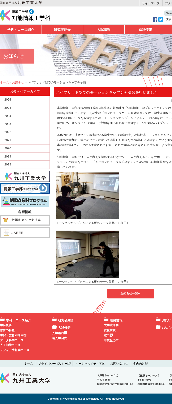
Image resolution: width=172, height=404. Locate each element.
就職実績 (110, 330)
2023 (7, 123)
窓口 (107, 335)
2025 (7, 107)
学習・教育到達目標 (13, 335)
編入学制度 (59, 338)
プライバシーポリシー (53, 363)
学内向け (139, 363)
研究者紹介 (62, 29)
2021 (7, 140)
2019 (7, 156)
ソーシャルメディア (89, 363)
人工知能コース (10, 345)
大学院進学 (111, 325)
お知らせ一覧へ (130, 293)
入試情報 (104, 29)
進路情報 (145, 29)
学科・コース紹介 (20, 29)
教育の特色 (7, 330)
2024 (7, 115)
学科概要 (6, 325)
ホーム (28, 363)
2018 (7, 164)
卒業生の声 (111, 340)
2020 (7, 148)
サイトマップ (151, 3)
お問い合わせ (119, 363)
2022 (7, 132)
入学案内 (58, 332)
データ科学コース (11, 340)
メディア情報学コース (14, 350)
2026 (7, 99)
